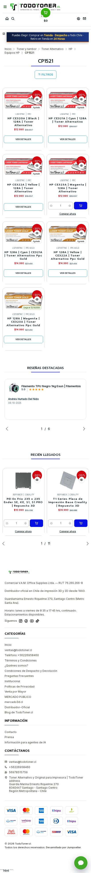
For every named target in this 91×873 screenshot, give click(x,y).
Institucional (12, 681)
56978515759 (18, 772)
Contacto (11, 732)
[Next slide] (83, 428)
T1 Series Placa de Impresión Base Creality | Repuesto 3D (67, 502)
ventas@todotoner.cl (18, 650)
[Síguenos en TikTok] (37, 621)
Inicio (8, 49)
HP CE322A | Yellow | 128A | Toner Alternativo (23, 188)
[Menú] (5, 7)
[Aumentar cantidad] (70, 205)
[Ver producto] (13, 387)
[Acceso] (78, 17)
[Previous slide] (8, 428)
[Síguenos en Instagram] (21, 621)
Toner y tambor (26, 49)
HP (70, 49)
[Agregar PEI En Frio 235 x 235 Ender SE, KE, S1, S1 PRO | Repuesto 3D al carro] (36, 523)
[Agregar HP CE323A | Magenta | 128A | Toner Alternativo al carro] (80, 205)
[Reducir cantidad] (51, 205)
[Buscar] (13, 17)
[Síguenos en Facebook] (26, 621)
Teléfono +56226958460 (22, 655)
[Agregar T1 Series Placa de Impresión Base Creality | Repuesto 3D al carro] (80, 523)
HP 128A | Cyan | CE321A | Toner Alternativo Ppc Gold (23, 255)
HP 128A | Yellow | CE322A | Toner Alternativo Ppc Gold (68, 255)
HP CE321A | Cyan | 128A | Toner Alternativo (68, 120)
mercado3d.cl (14, 702)
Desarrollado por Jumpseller (63, 847)
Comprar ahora (67, 213)
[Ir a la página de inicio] (35, 7)
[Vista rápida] (37, 99)
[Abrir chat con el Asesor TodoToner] (80, 862)
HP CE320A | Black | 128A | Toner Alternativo (23, 122)
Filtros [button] (47, 74)
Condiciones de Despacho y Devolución (31, 670)
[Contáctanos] (84, 17)
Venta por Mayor (15, 691)
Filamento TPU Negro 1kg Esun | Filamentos (51, 386)
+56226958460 (19, 767)
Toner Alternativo (52, 49)
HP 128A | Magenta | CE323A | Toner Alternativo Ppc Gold (23, 322)
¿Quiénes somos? (16, 665)
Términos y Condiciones (21, 660)
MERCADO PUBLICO (18, 697)
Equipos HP (12, 52)
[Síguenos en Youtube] (32, 621)
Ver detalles (23, 139)
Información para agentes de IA (25, 742)
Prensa (9, 737)
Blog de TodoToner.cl (19, 712)
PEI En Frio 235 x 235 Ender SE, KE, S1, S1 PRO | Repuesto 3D (23, 502)
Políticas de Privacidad (19, 686)
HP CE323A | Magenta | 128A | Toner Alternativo (67, 188)
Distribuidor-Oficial (17, 707)
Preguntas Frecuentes (19, 676)
